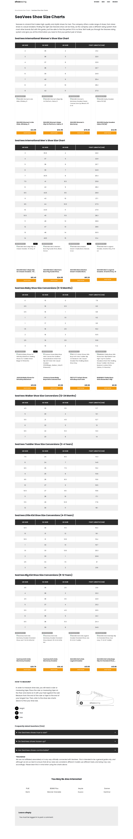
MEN (103, 2)
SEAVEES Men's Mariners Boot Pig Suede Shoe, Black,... (52, 271)
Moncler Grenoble (54, 792)
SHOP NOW (27, 133)
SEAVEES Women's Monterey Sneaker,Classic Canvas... (77, 123)
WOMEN (96, 2)
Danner (107, 788)
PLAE (27, 788)
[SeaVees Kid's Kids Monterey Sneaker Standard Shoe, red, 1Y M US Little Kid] (26, 646)
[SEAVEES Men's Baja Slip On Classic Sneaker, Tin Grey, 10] (26, 257)
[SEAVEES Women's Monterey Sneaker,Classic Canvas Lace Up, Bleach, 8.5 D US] (80, 109)
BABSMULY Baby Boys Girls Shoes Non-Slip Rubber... (105, 378)
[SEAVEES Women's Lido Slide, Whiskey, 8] (26, 109)
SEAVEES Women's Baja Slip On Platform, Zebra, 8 (53, 123)
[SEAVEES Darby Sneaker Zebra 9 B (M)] (107, 109)
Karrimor (107, 792)
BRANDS (115, 2)
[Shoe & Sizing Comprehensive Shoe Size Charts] (21, 2)
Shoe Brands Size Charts (22, 10)
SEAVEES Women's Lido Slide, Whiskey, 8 (25, 123)
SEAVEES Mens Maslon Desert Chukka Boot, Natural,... (78, 271)
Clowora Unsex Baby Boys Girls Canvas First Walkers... (52, 378)
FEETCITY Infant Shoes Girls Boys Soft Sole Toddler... (78, 378)
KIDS (108, 2)
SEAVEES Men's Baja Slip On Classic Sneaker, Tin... (25, 271)
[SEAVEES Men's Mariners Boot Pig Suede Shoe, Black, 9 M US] (53, 257)
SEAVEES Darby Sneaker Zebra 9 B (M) (106, 123)
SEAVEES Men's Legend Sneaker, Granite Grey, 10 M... (106, 271)
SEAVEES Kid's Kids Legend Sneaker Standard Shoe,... (77, 660)
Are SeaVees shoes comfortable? (33, 750)
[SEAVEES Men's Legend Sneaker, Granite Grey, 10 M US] (107, 257)
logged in (33, 817)
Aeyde (80, 788)
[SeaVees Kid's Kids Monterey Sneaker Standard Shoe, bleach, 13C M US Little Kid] (53, 646)
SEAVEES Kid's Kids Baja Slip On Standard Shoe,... (106, 660)
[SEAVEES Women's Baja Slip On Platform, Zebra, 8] (53, 109)
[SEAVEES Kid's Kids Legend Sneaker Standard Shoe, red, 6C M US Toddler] (80, 646)
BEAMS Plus (54, 788)
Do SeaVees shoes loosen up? (32, 741)
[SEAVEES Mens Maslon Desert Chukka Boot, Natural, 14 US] (80, 257)
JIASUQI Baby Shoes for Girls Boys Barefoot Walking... (25, 378)
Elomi (28, 792)
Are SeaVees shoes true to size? (32, 732)
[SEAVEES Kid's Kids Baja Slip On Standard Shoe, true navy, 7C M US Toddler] (107, 646)
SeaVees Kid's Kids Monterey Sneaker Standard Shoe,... (23, 660)
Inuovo (80, 792)
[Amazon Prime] (87, 127)
